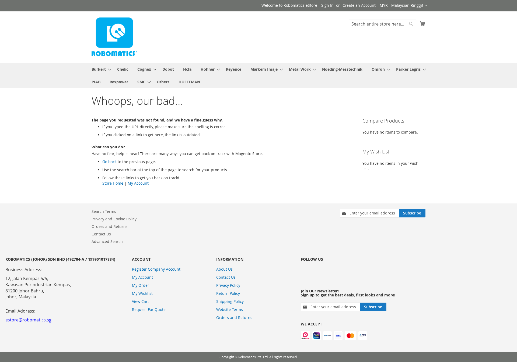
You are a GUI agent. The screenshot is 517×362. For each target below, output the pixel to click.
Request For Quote (149, 309)
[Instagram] (306, 272)
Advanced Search (107, 241)
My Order (140, 285)
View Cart (140, 301)
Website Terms (229, 309)
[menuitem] (99, 69)
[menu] (258, 75)
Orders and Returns (110, 226)
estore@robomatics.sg (28, 320)
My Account (138, 183)
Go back (109, 161)
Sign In (327, 5)
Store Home (112, 183)
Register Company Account (156, 269)
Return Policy (228, 293)
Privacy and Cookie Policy (114, 218)
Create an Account (359, 5)
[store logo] (114, 36)
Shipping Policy (230, 301)
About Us (224, 269)
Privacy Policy (228, 285)
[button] (403, 6)
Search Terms (104, 211)
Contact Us (101, 233)
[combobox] (382, 24)
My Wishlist (142, 293)
